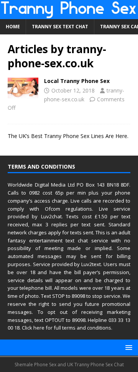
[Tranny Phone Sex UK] (69, 14)
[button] (127, 347)
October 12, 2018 (73, 90)
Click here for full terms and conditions (66, 327)
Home (13, 26)
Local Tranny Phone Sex (77, 80)
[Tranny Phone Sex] (23, 88)
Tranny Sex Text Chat (60, 26)
